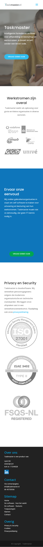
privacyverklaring (20, 312)
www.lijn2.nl (8, 464)
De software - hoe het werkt (15, 503)
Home (6, 500)
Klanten (7, 512)
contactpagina (13, 484)
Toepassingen (9, 509)
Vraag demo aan (16, 56)
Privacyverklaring (10, 531)
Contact (7, 514)
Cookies (7, 528)
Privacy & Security (11, 525)
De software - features (13, 506)
